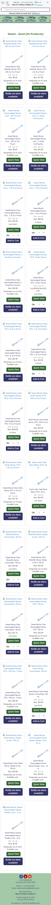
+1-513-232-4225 (26, 2)
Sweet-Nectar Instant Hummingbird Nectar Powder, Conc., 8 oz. (13, 835)
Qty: (8, 235)
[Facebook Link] (21, 876)
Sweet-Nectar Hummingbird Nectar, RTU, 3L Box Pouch (38, 280)
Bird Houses (19, 21)
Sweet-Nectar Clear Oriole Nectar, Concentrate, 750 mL (38, 694)
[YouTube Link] (25, 876)
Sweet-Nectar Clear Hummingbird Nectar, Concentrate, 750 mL (13, 627)
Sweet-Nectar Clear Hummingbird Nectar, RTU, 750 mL (38, 627)
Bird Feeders (31, 21)
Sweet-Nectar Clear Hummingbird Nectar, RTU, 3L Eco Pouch (13, 353)
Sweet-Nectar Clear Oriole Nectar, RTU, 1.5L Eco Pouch (13, 490)
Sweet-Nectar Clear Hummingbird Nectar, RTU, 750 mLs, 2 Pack (12, 695)
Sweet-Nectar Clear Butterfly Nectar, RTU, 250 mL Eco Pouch (12, 69)
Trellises (42, 21)
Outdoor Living (7, 21)
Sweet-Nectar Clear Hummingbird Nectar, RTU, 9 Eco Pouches (13, 421)
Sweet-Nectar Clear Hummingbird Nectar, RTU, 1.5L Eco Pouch (38, 352)
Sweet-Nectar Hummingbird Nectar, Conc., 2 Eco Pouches (38, 210)
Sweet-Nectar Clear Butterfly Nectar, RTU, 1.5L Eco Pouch (38, 69)
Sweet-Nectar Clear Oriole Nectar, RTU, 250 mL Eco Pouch (38, 422)
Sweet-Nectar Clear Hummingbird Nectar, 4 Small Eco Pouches (12, 282)
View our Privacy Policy (25, 900)
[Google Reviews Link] (30, 876)
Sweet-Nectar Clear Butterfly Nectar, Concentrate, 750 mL (13, 560)
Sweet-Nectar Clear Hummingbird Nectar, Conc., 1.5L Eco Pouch (13, 212)
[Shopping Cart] (40, 3)
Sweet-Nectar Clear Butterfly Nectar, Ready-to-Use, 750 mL (38, 560)
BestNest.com (35, 903)
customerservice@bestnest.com (28, 888)
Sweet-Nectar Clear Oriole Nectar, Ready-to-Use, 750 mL (13, 765)
